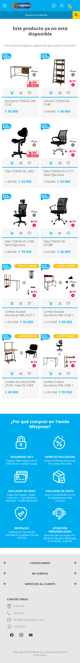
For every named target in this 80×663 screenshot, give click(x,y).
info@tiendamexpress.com (28, 619)
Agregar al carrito (11, 92)
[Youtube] (30, 635)
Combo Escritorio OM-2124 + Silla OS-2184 (20, 383)
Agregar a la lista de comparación (20, 92)
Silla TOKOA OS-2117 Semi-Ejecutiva (58, 173)
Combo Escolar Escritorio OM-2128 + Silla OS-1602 (58, 315)
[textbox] (36, 15)
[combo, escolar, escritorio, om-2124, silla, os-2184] (20, 351)
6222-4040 (19, 626)
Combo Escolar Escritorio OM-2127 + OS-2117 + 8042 (20, 315)
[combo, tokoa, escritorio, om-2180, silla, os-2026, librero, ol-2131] (59, 351)
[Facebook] (11, 635)
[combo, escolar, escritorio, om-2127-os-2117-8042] (20, 281)
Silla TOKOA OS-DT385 (55, 243)
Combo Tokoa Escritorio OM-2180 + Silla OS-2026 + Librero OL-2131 (58, 387)
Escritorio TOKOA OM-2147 (20, 102)
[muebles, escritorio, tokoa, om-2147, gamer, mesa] (20, 70)
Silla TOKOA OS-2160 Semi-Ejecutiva (19, 243)
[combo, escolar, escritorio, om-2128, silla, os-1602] (59, 281)
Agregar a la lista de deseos (29, 92)
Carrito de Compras (69, 5)
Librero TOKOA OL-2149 (57, 102)
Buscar (76, 15)
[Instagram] (21, 635)
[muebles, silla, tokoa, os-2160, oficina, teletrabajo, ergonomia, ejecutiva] (20, 211)
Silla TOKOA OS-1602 (19, 171)
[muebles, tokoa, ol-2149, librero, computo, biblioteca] (59, 70)
